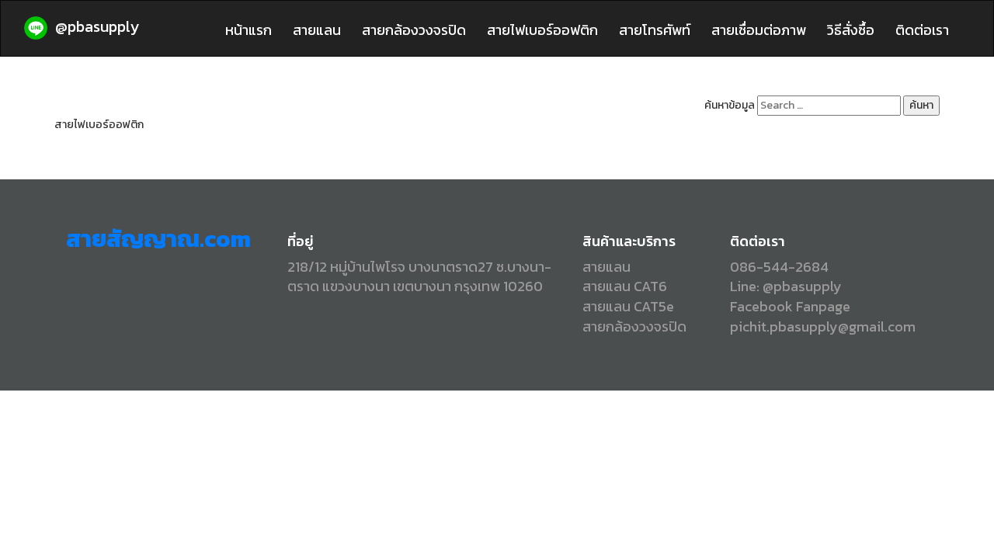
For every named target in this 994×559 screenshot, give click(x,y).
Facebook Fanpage (790, 306)
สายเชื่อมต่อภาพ (758, 29)
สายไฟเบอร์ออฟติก (542, 29)
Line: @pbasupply (786, 286)
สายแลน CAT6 (624, 286)
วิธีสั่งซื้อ (850, 29)
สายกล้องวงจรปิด (414, 29)
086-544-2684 (779, 266)
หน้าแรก (248, 29)
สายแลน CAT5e (628, 306)
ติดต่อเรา (922, 29)
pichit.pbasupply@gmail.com (823, 326)
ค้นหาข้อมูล (729, 105)
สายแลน (317, 29)
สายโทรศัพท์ (654, 29)
